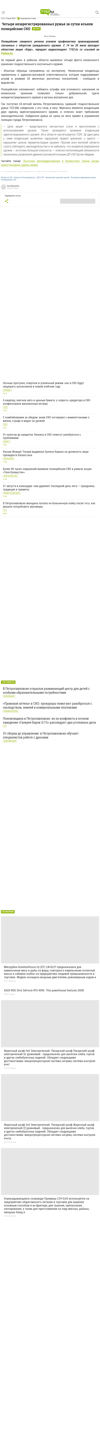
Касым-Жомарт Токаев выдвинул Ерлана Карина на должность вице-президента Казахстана (46, 453)
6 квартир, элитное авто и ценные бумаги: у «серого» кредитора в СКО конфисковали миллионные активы (46, 402)
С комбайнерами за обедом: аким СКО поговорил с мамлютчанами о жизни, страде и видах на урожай (46, 419)
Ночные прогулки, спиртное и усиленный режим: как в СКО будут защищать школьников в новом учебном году (43, 384)
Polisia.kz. (7, 53)
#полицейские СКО (8, 180)
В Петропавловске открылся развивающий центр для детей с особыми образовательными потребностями (46, 691)
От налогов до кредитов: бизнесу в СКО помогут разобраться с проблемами (42, 436)
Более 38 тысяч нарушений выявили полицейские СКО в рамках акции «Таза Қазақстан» (47, 470)
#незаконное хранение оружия (57, 177)
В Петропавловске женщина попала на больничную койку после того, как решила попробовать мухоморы (49, 505)
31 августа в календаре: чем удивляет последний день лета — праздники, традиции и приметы (49, 487)
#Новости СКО (7, 177)
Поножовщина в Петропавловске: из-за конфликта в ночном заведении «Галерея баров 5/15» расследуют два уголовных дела (49, 720)
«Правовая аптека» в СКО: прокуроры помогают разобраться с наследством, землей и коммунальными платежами (47, 705)
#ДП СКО (40, 177)
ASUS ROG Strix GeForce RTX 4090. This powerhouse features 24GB (44, 990)
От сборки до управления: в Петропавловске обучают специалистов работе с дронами (41, 735)
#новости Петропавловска (24, 177)
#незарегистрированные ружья (83, 177)
